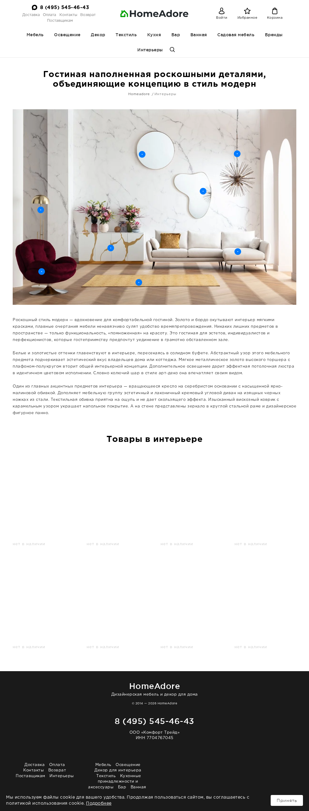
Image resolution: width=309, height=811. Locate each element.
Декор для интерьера (118, 770)
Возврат (88, 15)
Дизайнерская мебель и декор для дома (154, 688)
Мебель (35, 34)
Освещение (67, 34)
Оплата (49, 15)
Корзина (275, 17)
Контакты (68, 15)
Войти (222, 17)
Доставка (31, 15)
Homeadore (139, 94)
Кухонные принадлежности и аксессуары (114, 781)
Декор (98, 34)
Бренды (274, 34)
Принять (287, 800)
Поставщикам (60, 20)
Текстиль (126, 34)
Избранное (247, 17)
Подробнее (99, 803)
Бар (175, 34)
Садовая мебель (235, 34)
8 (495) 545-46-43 (64, 7)
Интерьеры (150, 49)
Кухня (154, 34)
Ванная (198, 34)
